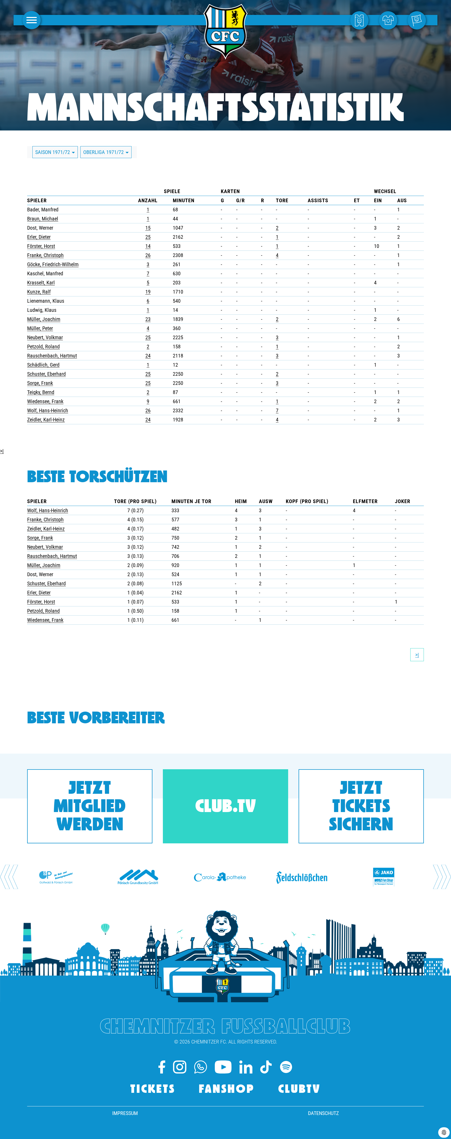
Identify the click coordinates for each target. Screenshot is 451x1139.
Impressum (125, 1113)
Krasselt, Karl (41, 282)
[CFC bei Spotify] (286, 1067)
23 (148, 319)
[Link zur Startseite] (225, 56)
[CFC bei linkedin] (245, 1067)
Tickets (152, 1090)
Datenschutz (323, 1113)
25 (148, 237)
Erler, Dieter (39, 237)
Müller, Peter (40, 328)
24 (148, 356)
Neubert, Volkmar (45, 337)
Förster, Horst (41, 246)
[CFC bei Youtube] (223, 1067)
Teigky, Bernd (40, 392)
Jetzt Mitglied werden (90, 807)
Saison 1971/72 (53, 152)
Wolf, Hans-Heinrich (47, 410)
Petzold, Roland (43, 346)
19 (148, 292)
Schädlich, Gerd (43, 365)
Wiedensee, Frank (45, 401)
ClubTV (299, 1090)
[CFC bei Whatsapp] (200, 1067)
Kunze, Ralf (39, 292)
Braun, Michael (42, 219)
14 (148, 246)
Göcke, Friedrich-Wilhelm (53, 264)
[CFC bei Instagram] (179, 1067)
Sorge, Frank (40, 383)
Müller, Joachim (43, 319)
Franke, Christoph (45, 255)
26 (148, 255)
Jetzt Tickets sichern (361, 807)
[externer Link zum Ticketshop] (360, 19)
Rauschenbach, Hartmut (52, 356)
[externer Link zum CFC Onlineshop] (389, 19)
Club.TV (225, 807)
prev (9, 877)
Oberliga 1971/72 (104, 152)
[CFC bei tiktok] (265, 1067)
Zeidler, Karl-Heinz (46, 419)
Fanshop (227, 1090)
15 (148, 228)
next (442, 877)
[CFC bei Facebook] (161, 1067)
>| (2, 451)
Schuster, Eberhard (46, 374)
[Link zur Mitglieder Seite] (418, 19)
